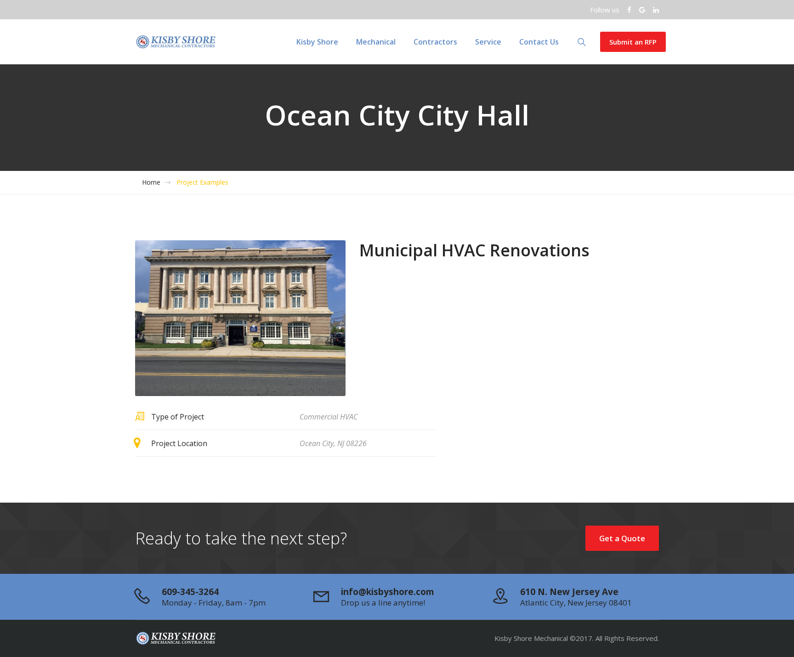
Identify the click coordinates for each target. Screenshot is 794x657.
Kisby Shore (317, 42)
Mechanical (376, 42)
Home (151, 182)
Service (488, 42)
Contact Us (539, 42)
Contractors (435, 42)
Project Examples (202, 182)
